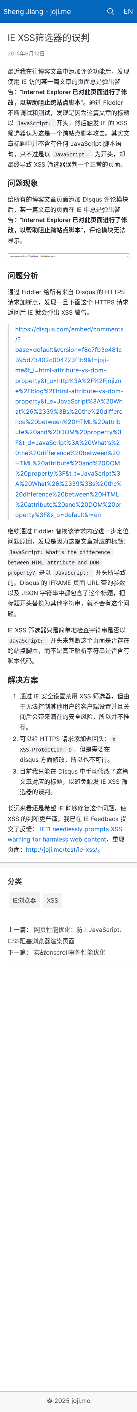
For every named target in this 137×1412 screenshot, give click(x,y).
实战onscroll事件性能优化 (69, 952)
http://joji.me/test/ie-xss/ (61, 849)
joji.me (81, 1400)
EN (128, 11)
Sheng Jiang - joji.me (37, 12)
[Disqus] (68, 1076)
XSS (52, 900)
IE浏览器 (24, 900)
